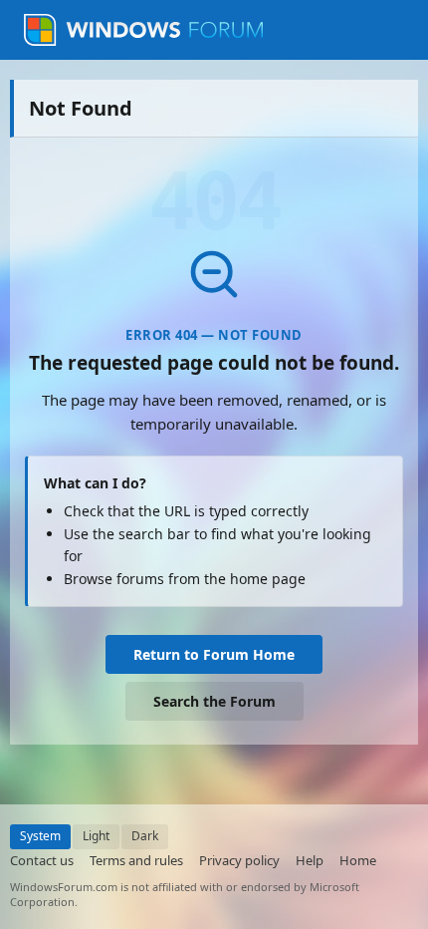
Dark (144, 835)
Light (96, 835)
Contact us (42, 860)
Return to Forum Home (214, 654)
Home (357, 860)
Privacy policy (239, 860)
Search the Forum (214, 701)
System (40, 835)
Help (309, 860)
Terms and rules (136, 860)
